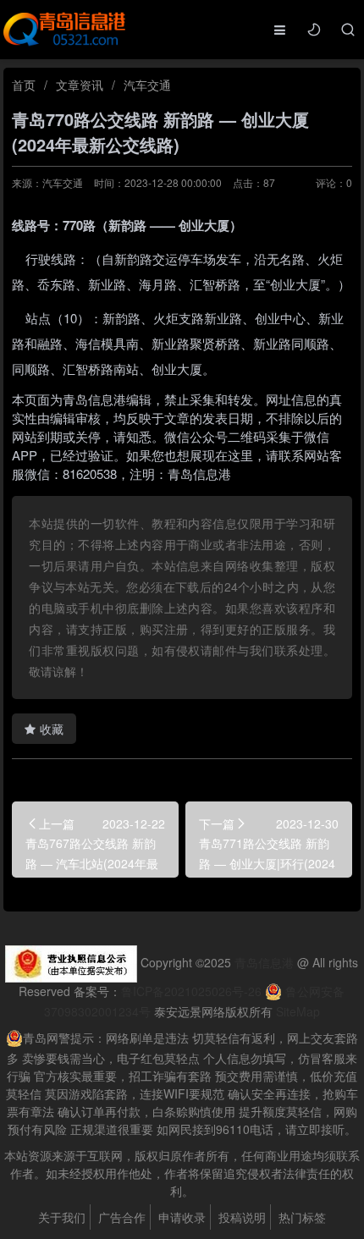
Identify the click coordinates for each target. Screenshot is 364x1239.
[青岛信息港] (64, 28)
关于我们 (61, 1217)
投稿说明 (242, 1217)
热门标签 (302, 1217)
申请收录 (182, 1217)
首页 (24, 84)
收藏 (51, 728)
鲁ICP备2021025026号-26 (191, 991)
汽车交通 (147, 84)
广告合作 (122, 1217)
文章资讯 (79, 84)
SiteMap (298, 1011)
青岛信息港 (264, 962)
